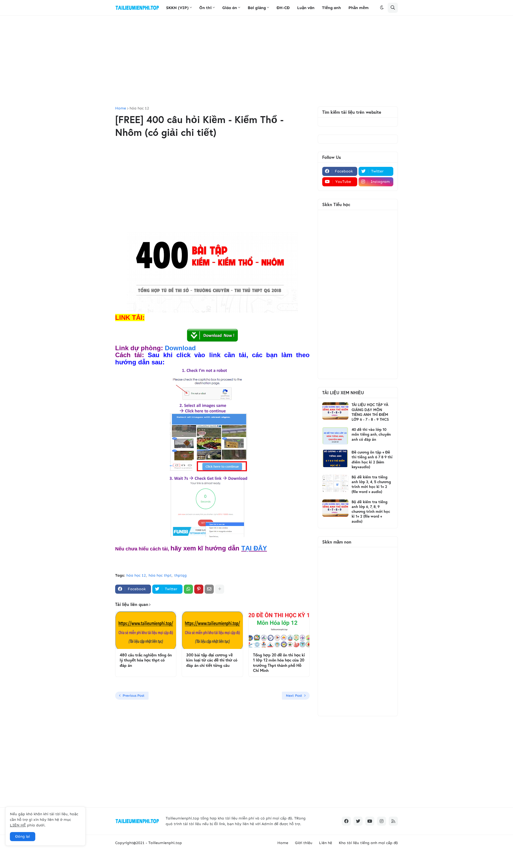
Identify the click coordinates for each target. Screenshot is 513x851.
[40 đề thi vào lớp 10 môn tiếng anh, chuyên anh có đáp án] (335, 435)
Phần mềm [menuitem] (358, 7)
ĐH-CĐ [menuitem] (283, 7)
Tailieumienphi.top (165, 843)
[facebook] (346, 821)
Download (180, 348)
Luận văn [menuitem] (305, 7)
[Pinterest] (198, 589)
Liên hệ (325, 843)
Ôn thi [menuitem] (205, 7)
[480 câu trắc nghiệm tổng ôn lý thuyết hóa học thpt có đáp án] (145, 630)
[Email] (209, 589)
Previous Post (134, 696)
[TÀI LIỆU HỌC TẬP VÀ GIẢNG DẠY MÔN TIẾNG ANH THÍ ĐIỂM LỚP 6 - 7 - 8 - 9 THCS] (335, 411)
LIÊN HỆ (18, 825)
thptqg (180, 575)
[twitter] (358, 821)
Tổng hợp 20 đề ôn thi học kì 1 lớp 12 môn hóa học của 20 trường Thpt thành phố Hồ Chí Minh (279, 662)
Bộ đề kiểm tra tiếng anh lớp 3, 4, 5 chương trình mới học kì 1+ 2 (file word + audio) (371, 484)
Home (120, 108)
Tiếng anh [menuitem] (331, 7)
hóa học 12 (139, 108)
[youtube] (369, 821)
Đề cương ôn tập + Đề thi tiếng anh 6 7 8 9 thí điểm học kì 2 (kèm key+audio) (372, 459)
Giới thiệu (303, 843)
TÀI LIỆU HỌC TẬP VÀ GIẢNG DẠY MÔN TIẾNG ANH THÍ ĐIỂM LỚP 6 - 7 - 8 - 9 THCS (370, 412)
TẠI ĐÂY (254, 548)
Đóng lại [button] (22, 836)
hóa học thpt (160, 575)
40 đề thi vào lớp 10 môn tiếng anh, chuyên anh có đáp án (371, 434)
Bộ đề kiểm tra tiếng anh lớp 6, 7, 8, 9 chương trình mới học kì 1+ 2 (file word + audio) (371, 511)
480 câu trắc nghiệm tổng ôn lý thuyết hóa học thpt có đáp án (146, 660)
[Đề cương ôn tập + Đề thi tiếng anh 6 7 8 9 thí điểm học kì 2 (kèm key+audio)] (335, 458)
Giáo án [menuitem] (229, 7)
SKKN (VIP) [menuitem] (177, 7)
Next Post (294, 696)
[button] (382, 8)
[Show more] (219, 589)
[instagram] (381, 821)
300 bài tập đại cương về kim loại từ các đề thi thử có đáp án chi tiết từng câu (211, 660)
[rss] (393, 821)
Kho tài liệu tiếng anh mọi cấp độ (368, 843)
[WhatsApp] (188, 589)
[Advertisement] (256, 61)
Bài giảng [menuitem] (257, 7)
